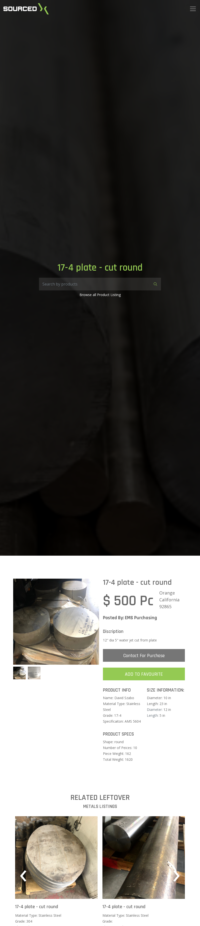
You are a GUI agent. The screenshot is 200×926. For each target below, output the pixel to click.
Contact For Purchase (144, 655)
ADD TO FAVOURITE (144, 674)
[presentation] (23, 875)
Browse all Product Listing (100, 294)
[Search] (154, 284)
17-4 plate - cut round (36, 907)
